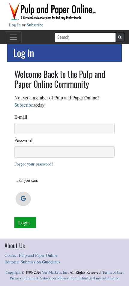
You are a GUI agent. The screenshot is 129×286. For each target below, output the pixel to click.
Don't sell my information (99, 278)
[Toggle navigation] (13, 37)
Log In (15, 25)
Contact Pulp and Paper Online (30, 255)
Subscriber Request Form (59, 278)
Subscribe (35, 25)
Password (23, 140)
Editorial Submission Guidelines (32, 262)
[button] (23, 199)
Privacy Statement (24, 278)
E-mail (20, 117)
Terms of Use (112, 272)
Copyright (13, 272)
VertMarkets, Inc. (55, 272)
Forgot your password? (33, 164)
